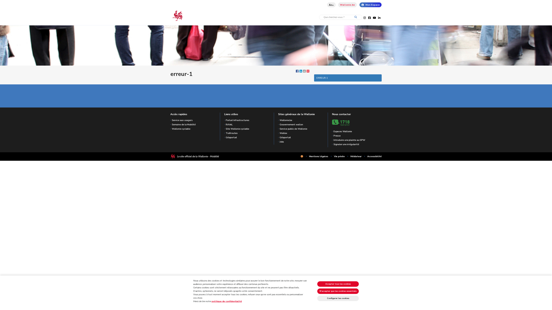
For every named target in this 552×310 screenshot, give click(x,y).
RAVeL (229, 124)
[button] (304, 71)
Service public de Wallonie (293, 128)
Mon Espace (373, 4)
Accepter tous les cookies (338, 284)
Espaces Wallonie (343, 131)
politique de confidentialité (227, 301)
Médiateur (356, 156)
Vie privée (339, 156)
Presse (337, 135)
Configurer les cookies (338, 298)
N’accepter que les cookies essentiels (338, 291)
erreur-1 (322, 78)
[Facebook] (297, 71)
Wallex (283, 133)
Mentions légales (318, 156)
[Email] (308, 71)
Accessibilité (374, 156)
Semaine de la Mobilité (184, 124)
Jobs (282, 141)
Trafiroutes (232, 133)
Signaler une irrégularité (346, 144)
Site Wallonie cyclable (237, 128)
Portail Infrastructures (237, 120)
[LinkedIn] (301, 71)
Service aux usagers (182, 120)
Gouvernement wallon (291, 124)
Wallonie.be (347, 4)
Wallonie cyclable (181, 128)
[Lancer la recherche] (356, 17)
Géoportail (231, 137)
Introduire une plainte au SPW (349, 140)
